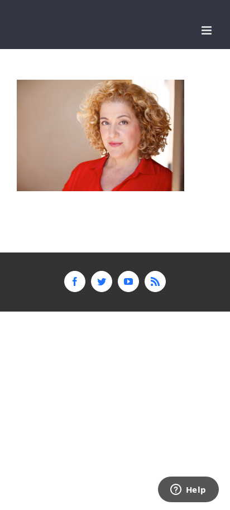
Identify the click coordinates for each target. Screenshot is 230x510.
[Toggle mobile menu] (207, 30)
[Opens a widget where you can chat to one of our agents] (188, 490)
